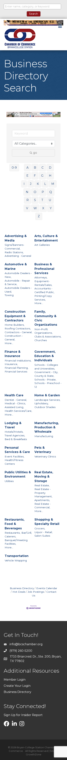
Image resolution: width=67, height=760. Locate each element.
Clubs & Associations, (47, 336)
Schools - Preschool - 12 (47, 385)
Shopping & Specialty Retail (46, 522)
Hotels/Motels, (14, 431)
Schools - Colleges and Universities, (46, 366)
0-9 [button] (14, 167)
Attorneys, (40, 277)
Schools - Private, (45, 379)
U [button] (50, 200)
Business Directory (22, 588)
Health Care (14, 395)
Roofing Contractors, (18, 328)
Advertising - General (18, 255)
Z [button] (39, 216)
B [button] (35, 167)
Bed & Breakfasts (16, 439)
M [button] (52, 184)
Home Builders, (14, 324)
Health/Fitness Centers (14, 462)
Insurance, (11, 364)
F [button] (35, 175)
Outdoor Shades (44, 407)
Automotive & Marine (16, 266)
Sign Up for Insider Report (23, 715)
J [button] (30, 184)
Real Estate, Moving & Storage (43, 476)
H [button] (50, 175)
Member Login (14, 679)
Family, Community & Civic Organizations (45, 318)
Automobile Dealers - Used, (18, 289)
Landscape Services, (47, 399)
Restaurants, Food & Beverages (14, 524)
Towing (9, 295)
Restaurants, (12, 532)
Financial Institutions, (18, 360)
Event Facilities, (14, 456)
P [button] (43, 192)
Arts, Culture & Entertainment (46, 238)
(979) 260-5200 (20, 650)
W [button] (35, 208)
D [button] (50, 167)
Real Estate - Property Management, (43, 493)
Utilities (9, 481)
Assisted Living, (14, 407)
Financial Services (16, 371)
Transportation (16, 556)
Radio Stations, (14, 252)
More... (38, 303)
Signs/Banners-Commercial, (14, 246)
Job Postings (36, 591)
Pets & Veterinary (42, 450)
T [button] (42, 200)
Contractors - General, (18, 332)
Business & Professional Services (44, 269)
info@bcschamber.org (26, 644)
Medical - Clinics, (15, 403)
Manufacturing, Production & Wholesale (46, 427)
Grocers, (39, 528)
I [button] (24, 184)
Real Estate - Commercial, (42, 505)
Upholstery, (41, 403)
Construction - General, (14, 337)
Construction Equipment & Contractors (15, 316)
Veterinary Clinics (45, 456)
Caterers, (10, 536)
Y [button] (51, 208)
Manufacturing (43, 436)
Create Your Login (17, 686)
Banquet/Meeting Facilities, (16, 542)
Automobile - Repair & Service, (17, 282)
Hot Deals (18, 591)
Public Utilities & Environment (18, 474)
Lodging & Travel (13, 425)
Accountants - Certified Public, (44, 290)
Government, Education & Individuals (44, 356)
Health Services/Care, (18, 410)
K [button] (38, 184)
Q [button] (50, 192)
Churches (40, 340)
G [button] (42, 175)
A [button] (27, 167)
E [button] (27, 175)
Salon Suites (42, 535)
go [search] (35, 152)
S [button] (35, 200)
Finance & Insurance (12, 354)
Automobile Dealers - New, (18, 275)
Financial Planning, (16, 367)
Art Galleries (42, 244)
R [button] (27, 200)
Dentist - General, (16, 399)
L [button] (45, 184)
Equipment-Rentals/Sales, (43, 283)
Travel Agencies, (15, 435)
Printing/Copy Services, (43, 297)
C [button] (43, 167)
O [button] (35, 192)
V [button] (27, 208)
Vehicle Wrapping (16, 560)
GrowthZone (33, 754)
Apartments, (42, 500)
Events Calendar (46, 588)
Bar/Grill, (26, 532)
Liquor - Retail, (43, 532)
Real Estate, (42, 485)
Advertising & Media (16, 238)
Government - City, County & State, (46, 374)
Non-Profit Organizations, (43, 331)
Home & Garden (47, 395)
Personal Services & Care (17, 450)
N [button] (27, 192)
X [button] (43, 208)
